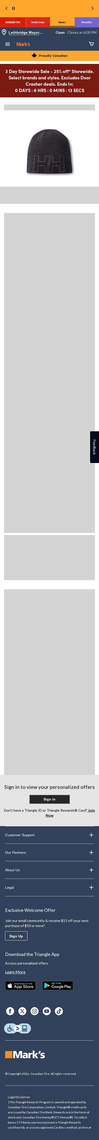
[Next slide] (92, 9)
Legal (9, 887)
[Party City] (87, 22)
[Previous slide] (6, 9)
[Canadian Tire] (13, 22)
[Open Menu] (7, 44)
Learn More (15, 971)
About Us (12, 870)
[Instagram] (34, 1011)
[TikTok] (59, 1011)
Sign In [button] (49, 799)
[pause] (13, 9)
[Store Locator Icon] (4, 32)
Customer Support (20, 835)
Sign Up (16, 936)
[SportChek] (38, 22)
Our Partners (15, 852)
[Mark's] (62, 22)
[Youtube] (47, 1011)
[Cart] (91, 44)
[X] (22, 1011)
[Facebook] (10, 1011)
